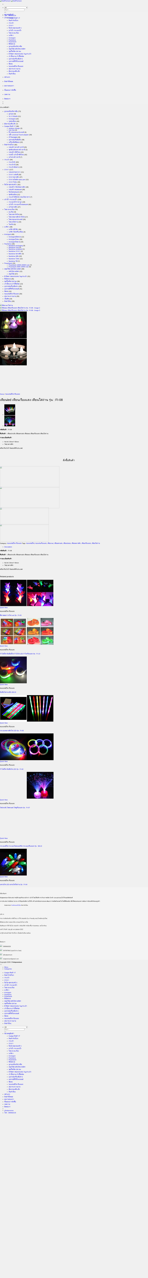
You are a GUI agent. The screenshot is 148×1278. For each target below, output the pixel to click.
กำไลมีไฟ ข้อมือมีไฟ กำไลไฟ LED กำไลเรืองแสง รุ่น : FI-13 (20, 654)
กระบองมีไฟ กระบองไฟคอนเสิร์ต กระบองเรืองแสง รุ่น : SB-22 (21, 846)
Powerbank (12, 42)
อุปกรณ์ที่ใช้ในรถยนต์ (16, 61)
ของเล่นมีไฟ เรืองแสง (16, 66)
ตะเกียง (11, 212)
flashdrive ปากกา (14, 251)
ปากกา (11, 25)
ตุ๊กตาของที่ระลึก (14, 71)
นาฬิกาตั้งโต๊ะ (13, 229)
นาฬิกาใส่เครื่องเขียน (16, 232)
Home (2, 394)
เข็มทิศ (6, 299)
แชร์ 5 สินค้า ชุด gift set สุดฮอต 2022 (11, 929)
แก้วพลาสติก (13, 207)
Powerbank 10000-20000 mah (19, 265)
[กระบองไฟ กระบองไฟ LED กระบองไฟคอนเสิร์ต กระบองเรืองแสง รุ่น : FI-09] (9, 414)
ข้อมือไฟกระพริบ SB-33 (8, 692)
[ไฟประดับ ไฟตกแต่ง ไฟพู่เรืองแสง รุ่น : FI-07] (9, 426)
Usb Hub (12, 130)
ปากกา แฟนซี (13, 174)
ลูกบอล (11, 114)
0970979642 (7, 950)
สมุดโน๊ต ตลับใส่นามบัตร (17, 49)
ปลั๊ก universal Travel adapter (19, 135)
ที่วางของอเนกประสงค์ (16, 132)
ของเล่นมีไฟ (30, 543)
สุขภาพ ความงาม (14, 69)
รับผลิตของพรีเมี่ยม (16, 905)
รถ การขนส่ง (13, 116)
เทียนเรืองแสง (86, 543)
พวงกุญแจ (12, 38)
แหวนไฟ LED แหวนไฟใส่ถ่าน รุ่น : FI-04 (13, 884)
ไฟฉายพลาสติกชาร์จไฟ (17, 217)
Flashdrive (12, 40)
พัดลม (11, 64)
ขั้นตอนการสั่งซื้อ (10, 90)
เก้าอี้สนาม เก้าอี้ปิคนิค (16, 56)
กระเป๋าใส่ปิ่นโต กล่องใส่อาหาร (19, 197)
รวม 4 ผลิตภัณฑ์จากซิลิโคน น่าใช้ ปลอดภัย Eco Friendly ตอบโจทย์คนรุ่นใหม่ (23, 918)
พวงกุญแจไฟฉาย (14, 242)
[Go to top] (1, 964)
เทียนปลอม (67, 543)
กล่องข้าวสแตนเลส (15, 189)
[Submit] (5, 12)
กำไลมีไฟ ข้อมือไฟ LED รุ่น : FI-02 (11, 769)
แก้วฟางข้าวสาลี (14, 157)
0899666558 (7, 946)
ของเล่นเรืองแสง (41, 543)
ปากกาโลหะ (13, 182)
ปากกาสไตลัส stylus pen (17, 179)
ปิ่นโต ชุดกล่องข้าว (15, 28)
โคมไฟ (11, 224)
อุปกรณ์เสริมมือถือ (15, 140)
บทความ (7, 94)
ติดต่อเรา (7, 99)
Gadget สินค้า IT (14, 18)
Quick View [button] (4, 607)
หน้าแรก (7, 77)
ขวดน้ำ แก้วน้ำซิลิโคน (16, 154)
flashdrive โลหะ (14, 259)
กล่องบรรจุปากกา (15, 172)
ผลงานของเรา (9, 86)
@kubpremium (7, 955)
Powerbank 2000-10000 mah (19, 267)
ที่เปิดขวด (12, 44)
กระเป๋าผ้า (12, 162)
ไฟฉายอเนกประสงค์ (15, 219)
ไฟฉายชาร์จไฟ (14, 214)
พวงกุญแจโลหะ (14, 239)
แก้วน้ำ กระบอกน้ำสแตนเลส (18, 204)
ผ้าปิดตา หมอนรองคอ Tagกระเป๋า (20, 54)
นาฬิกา (11, 35)
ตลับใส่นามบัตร (14, 271)
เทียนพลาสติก (76, 543)
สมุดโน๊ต (12, 274)
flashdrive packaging (16, 245)
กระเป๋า (11, 23)
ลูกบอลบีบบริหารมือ (15, 46)
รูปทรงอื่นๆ (12, 121)
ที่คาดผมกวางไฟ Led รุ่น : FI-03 (10, 615)
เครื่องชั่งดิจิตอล (14, 142)
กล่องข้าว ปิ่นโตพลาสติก (17, 187)
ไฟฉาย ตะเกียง (14, 33)
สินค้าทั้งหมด (8, 81)
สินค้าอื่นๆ (12, 74)
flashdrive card (14, 247)
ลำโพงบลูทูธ (13, 137)
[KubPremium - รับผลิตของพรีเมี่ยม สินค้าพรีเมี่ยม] (11, 1)
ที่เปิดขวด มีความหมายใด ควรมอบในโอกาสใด (14, 922)
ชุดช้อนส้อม (13, 194)
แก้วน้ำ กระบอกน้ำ (15, 30)
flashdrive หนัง (14, 256)
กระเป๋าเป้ (12, 164)
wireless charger (14, 128)
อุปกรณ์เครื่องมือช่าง (16, 59)
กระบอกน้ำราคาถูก (15, 202)
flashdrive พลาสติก (15, 254)
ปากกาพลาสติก (14, 177)
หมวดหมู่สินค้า (9, 14)
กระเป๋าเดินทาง (14, 167)
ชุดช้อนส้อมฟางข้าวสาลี (17, 150)
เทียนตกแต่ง (58, 543)
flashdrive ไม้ (13, 261)
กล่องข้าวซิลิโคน (14, 152)
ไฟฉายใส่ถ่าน (13, 222)
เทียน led (50, 543)
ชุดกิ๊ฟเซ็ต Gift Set (15, 51)
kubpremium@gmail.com (11, 959)
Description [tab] (8, 547)
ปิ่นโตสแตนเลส (14, 192)
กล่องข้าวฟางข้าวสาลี (16, 147)
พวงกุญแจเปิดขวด (15, 237)
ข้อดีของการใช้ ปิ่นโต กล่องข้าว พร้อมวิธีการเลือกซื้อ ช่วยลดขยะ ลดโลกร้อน (23, 926)
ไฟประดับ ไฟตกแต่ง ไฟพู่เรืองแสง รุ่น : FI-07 (15, 807)
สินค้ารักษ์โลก (13, 20)
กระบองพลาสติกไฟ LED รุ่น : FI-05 (12, 730)
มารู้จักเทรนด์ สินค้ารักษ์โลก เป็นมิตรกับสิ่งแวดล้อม (15, 933)
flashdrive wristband (15, 249)
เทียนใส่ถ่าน (96, 543)
